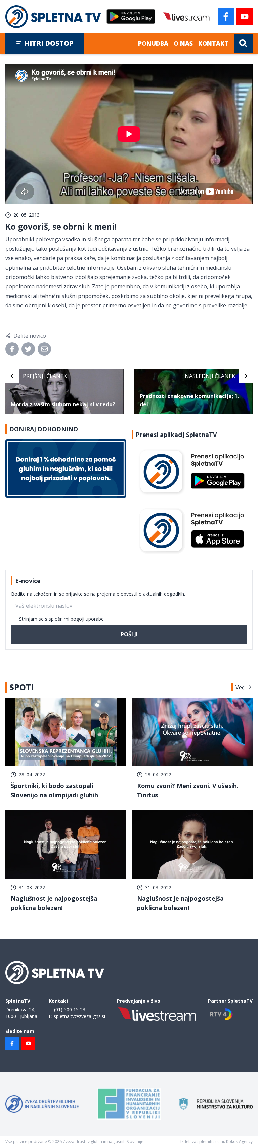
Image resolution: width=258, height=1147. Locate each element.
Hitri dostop (49, 43)
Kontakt (213, 43)
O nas (183, 43)
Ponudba (153, 43)
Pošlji (129, 634)
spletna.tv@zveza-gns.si (79, 1016)
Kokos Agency (239, 1141)
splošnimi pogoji (66, 619)
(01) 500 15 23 (69, 1009)
